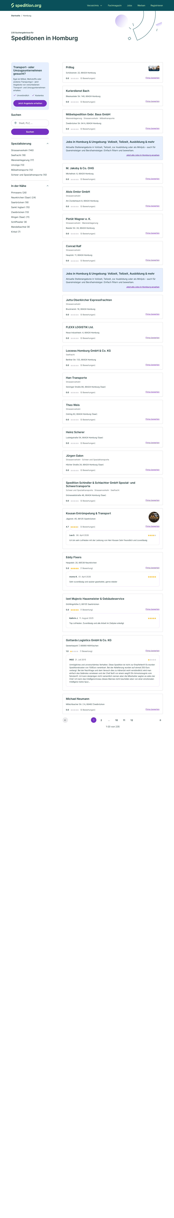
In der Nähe (18, 186)
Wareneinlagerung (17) (22, 160)
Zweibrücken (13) (20, 212)
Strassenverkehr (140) (22, 150)
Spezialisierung (21, 143)
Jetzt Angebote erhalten (30, 103)
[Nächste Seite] (160, 720)
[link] (113, 72)
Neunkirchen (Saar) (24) (23, 197)
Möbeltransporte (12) (22, 169)
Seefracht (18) (18, 155)
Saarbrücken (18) (20, 202)
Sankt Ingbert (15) (20, 207)
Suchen (30, 131)
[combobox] (30, 123)
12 (131, 720)
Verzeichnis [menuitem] (93, 5)
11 (124, 720)
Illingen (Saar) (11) (20, 217)
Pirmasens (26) (19, 192)
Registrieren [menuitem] (157, 5)
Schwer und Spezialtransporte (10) (29, 174)
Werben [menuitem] (141, 5)
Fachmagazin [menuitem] (115, 5)
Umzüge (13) (17, 165)
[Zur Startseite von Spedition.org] (26, 5)
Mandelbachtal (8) (20, 226)
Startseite (15, 15)
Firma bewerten (152, 78)
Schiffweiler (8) (19, 222)
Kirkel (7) (16, 231)
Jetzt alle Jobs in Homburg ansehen (142, 155)
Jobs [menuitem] (129, 5)
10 (116, 720)
